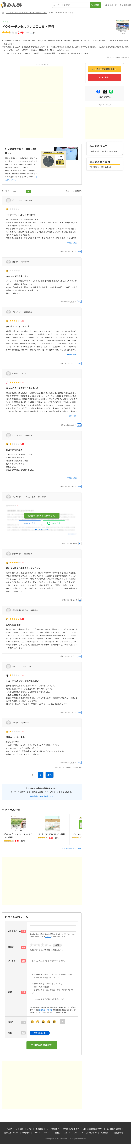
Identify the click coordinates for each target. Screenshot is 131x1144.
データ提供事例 (53, 1128)
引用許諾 (39, 1128)
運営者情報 (118, 1132)
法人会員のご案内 (114, 1128)
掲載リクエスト (61, 1132)
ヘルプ (9, 1128)
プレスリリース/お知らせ (84, 1132)
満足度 (11, 947)
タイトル (11, 960)
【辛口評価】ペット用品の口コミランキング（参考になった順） (26, 13)
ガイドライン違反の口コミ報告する (69, 767)
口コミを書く (104, 77)
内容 (10, 992)
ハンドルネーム (14, 931)
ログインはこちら (41, 529)
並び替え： (6, 191)
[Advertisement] (41, 84)
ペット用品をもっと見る (72, 848)
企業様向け (126, 5)
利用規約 (26, 1132)
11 (31, 32)
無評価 (57, 945)
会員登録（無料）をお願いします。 (42, 515)
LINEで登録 (55, 523)
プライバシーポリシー (42, 1132)
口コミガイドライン (46, 1010)
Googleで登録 (29, 523)
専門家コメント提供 (71, 1128)
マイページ (112, 5)
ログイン (48, 936)
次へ (49, 774)
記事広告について (11, 1132)
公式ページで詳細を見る (104, 69)
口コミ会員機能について (93, 1128)
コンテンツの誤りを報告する (119, 57)
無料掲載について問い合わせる (41, 796)
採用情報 (104, 1132)
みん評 (11, 5)
